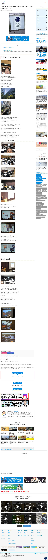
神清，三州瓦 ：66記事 (39, 184)
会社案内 (2, 530)
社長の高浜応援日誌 (39, 535)
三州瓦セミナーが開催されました (9, 47)
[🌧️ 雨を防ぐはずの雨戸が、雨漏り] (6, 506)
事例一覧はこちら (17, 389)
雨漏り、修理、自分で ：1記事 (40, 204)
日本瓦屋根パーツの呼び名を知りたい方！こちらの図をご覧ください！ (41, 101)
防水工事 (38, 17)
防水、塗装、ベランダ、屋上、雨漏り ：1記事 (41, 212)
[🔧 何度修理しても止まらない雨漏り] (41, 506)
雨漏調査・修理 (20, 530)
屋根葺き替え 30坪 (41, 41)
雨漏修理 (38, 24)
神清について (2, 532)
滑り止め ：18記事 (38, 191)
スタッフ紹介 (2, 535)
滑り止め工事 (38, 22)
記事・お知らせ (39, 530)
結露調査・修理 (39, 29)
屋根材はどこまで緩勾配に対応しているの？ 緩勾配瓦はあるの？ (41, 159)
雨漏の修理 (19, 532)
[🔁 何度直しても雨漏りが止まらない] (18, 518)
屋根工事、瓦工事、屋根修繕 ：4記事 (41, 196)
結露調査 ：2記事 (38, 199)
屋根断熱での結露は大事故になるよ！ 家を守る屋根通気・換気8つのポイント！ (41, 139)
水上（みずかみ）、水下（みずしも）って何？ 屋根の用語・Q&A (41, 168)
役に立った (4, 353)
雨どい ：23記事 (44, 190)
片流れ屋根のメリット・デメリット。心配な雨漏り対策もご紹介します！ (41, 91)
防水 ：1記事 (38, 213)
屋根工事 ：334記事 (38, 177)
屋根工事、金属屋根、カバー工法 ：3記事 (41, 198)
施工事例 (32, 530)
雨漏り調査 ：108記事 (39, 179)
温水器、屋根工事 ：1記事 (39, 214)
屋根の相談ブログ (39, 532)
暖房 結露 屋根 (39, 40)
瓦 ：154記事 (44, 178)
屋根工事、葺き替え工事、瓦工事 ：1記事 (41, 207)
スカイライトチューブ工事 (11, 540)
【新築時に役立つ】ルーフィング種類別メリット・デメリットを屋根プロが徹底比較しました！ (41, 149)
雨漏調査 (38, 27)
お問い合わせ (36, 553)
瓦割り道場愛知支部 (3, 538)
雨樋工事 (38, 15)
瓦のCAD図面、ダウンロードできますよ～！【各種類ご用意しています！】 (41, 129)
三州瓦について (26, 532)
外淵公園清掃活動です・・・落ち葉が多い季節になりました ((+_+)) (26, 449)
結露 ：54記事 (43, 185)
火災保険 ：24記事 (38, 190)
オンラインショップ (26, 535)
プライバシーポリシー (43, 553)
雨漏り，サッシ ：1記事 (39, 205)
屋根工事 (38, 10)
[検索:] (41, 35)
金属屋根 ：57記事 (38, 185)
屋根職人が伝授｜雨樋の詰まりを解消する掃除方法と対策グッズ (41, 82)
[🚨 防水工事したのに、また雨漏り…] (30, 518)
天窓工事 (9, 538)
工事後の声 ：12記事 (39, 192)
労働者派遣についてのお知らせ (12, 543)
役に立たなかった (10, 353)
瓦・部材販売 (25, 530)
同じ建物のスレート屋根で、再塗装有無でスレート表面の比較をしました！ (9, 449)
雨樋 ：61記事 (45, 184)
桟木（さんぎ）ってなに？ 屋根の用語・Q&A (41, 110)
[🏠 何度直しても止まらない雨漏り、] (30, 506)
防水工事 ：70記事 (38, 183)
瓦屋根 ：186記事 (38, 178)
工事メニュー (10, 530)
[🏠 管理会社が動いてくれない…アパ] (6, 518)
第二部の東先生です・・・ (8, 50)
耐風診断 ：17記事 (44, 191)
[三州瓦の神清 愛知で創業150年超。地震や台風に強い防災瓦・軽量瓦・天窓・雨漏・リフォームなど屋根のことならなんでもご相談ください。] (5, 554)
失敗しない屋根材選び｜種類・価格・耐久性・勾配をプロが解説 (41, 119)
